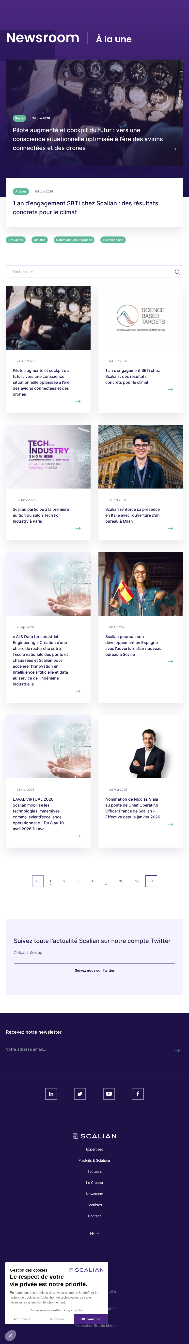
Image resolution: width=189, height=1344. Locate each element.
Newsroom (94, 1194)
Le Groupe (94, 1182)
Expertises (94, 1149)
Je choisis (56, 1319)
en (92, 1239)
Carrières (94, 1205)
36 (137, 881)
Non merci (22, 1319)
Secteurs (94, 1171)
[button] (10, 1336)
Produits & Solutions (94, 1160)
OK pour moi (91, 1319)
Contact (94, 1216)
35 (121, 881)
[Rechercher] (177, 1050)
